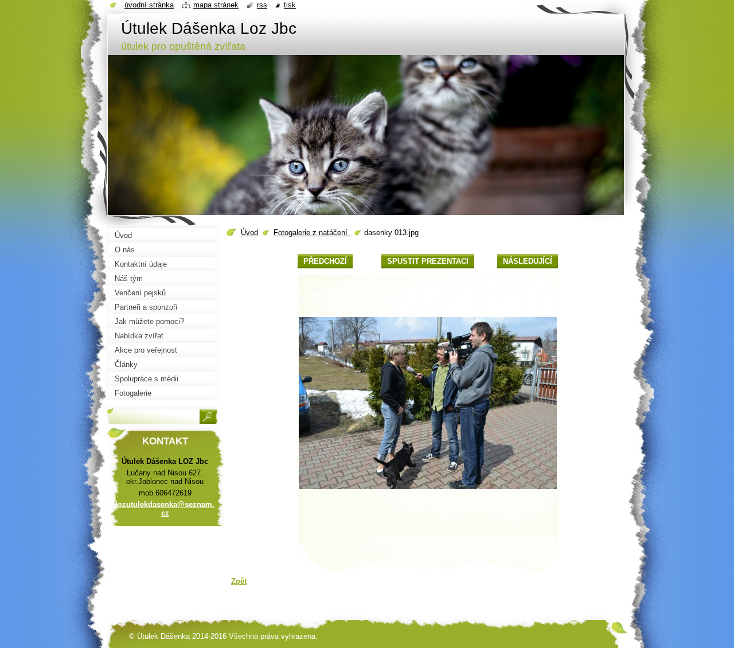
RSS (262, 5)
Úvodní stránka (149, 5)
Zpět (239, 581)
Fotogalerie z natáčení (312, 232)
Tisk (290, 5)
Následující (527, 261)
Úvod (249, 232)
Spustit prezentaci (427, 261)
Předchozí (325, 261)
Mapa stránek (216, 5)
